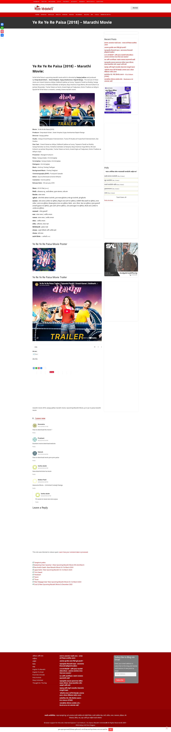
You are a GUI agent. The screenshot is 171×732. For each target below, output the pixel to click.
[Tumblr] (99, 657)
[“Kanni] (36, 577)
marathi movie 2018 (39, 408)
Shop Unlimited (38, 680)
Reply (34, 433)
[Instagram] (134, 1)
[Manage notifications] (166, 728)
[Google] (95, 657)
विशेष (34, 664)
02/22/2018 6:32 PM (43, 468)
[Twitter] (137, 1)
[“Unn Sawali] (37, 572)
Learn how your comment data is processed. (73, 552)
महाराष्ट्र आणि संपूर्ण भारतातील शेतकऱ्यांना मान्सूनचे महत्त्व (119, 67)
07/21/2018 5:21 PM (43, 426)
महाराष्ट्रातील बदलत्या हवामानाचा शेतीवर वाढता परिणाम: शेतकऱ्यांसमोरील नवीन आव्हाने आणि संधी (119, 63)
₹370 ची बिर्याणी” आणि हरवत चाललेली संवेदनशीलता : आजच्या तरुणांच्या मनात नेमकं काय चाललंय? (119, 56)
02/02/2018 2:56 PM (43, 482)
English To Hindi (38, 672)
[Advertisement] (67, 48)
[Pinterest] (2, 31)
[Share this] (39, 372)
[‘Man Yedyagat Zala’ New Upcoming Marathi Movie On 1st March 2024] (57, 582)
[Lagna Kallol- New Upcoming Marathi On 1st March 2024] (52, 570)
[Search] (127, 8)
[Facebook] (131, 1)
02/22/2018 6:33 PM (46, 496)
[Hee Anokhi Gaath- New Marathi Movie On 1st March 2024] (53, 568)
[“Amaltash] (37, 575)
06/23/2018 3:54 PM (43, 440)
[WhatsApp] (2, 28)
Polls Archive (108, 201)
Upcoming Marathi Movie (74, 408)
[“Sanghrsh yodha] (39, 563)
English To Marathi (39, 670)
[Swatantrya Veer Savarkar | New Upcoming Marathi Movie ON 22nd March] (58, 565)
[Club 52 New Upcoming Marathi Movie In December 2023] (52, 585)
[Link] (44, 8)
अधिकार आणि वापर (38, 656)
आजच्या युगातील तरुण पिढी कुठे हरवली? (115, 48)
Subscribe (119, 680)
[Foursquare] (102, 657)
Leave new (40, 418)
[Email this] (35, 372)
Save (52, 372)
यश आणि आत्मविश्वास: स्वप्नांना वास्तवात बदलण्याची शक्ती (119, 60)
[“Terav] (35, 580)
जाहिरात (35, 659)
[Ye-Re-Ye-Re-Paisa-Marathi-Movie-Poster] (44, 259)
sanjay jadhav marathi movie (56, 408)
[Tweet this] (43, 372)
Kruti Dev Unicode (39, 675)
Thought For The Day (40, 683)
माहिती (34, 661)
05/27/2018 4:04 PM (43, 454)
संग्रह (34, 667)
